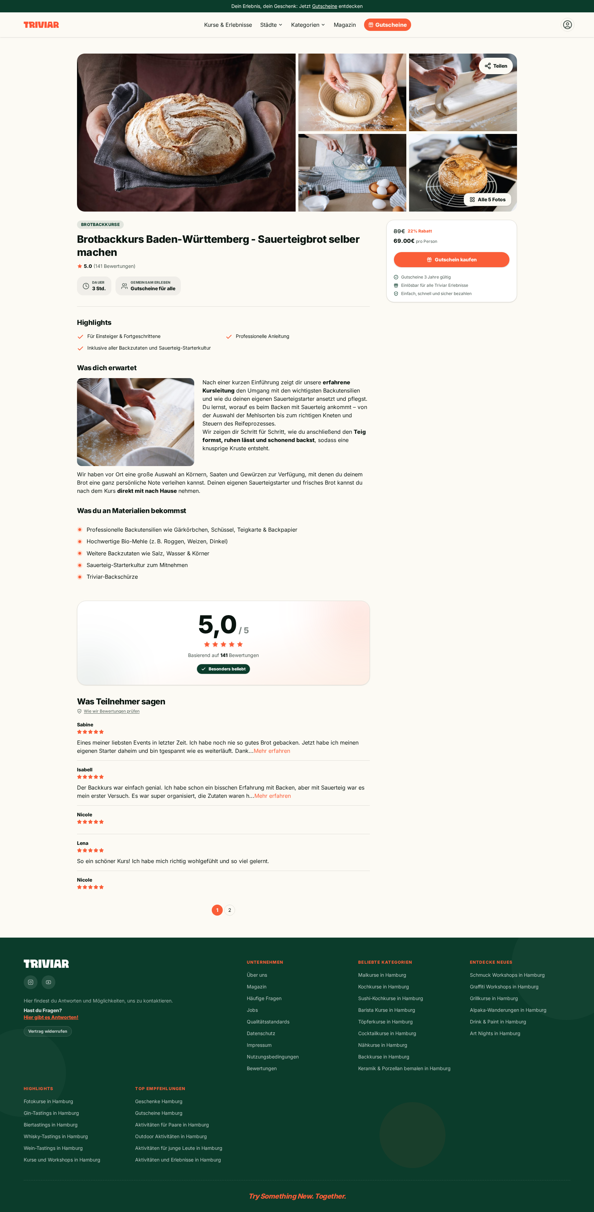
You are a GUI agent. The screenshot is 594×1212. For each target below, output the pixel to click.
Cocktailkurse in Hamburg (387, 1033)
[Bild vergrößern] (186, 133)
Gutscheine (391, 24)
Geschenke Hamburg (159, 1101)
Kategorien (305, 24)
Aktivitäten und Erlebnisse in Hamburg (178, 1160)
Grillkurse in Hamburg (494, 998)
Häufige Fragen (264, 998)
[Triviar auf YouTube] (48, 982)
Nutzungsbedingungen (273, 1057)
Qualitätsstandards (268, 1021)
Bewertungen (262, 1068)
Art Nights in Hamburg (495, 1033)
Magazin (345, 24)
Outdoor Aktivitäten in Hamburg (171, 1136)
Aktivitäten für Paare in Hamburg (172, 1125)
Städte (268, 24)
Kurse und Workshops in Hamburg (62, 1160)
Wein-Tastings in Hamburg (53, 1148)
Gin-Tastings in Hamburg (51, 1113)
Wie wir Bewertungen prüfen (112, 711)
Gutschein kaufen (456, 259)
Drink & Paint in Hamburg (498, 1021)
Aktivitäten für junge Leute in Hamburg (178, 1148)
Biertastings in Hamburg (51, 1125)
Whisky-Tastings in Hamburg (56, 1136)
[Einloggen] (567, 25)
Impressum (259, 1045)
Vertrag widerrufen (47, 1031)
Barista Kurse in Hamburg (386, 1010)
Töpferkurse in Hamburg (385, 1021)
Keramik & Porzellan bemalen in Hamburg (404, 1068)
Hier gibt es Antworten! (51, 1017)
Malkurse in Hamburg (382, 975)
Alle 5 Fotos (492, 199)
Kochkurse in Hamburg (383, 986)
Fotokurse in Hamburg (48, 1101)
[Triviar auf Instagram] (30, 982)
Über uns (257, 975)
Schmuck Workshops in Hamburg (507, 975)
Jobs (252, 1010)
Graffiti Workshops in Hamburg (504, 986)
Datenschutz (261, 1033)
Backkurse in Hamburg (383, 1057)
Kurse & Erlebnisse (228, 24)
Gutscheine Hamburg (159, 1113)
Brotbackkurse (100, 224)
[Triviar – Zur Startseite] (41, 25)
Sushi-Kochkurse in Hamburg (390, 998)
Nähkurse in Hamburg (382, 1045)
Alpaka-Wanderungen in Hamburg (508, 1010)
